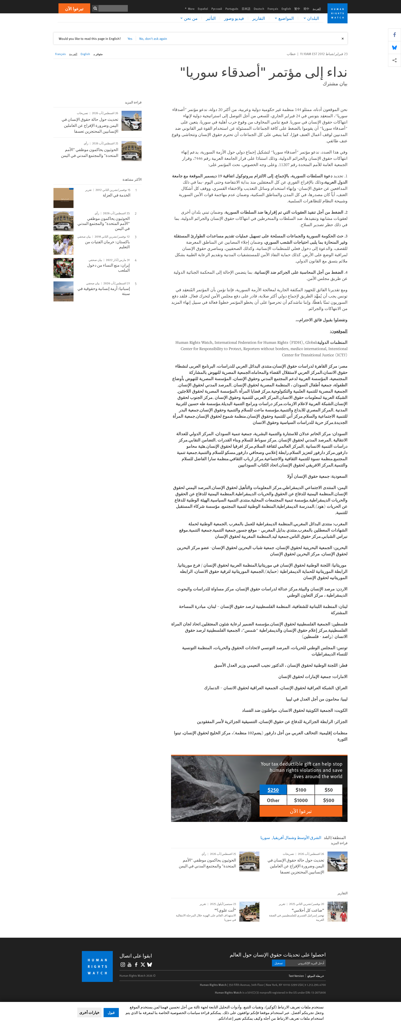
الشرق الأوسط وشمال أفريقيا (297, 837)
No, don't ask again (153, 38)
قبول (111, 1012)
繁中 (297, 9)
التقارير (258, 18)
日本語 (246, 9)
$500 (328, 800)
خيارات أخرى (89, 1012)
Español (203, 9)
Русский (216, 9)
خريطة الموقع (315, 976)
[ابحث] (95, 8)
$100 (301, 789)
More (188, 9)
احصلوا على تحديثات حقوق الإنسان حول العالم (278, 954)
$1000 (301, 800)
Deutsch (259, 9)
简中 (306, 9)
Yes (130, 38)
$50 (329, 789)
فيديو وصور (234, 18)
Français (273, 9)
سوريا (265, 837)
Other (273, 800)
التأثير (211, 18)
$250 (273, 789)
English (286, 9)
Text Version (296, 976)
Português (231, 9)
